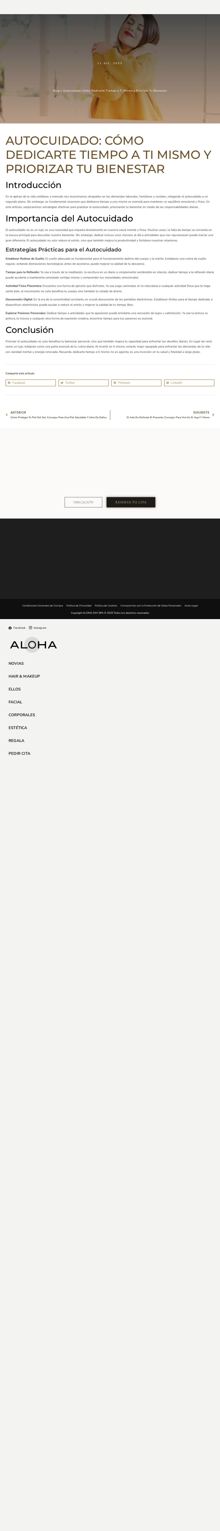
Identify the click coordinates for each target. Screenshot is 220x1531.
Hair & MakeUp (24, 676)
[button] (31, 382)
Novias (16, 663)
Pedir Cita (19, 753)
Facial (15, 702)
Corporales (22, 714)
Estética (18, 727)
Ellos (15, 689)
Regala (16, 740)
